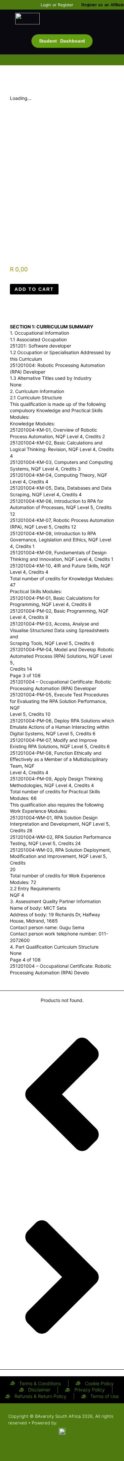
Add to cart (34, 289)
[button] (62, 30)
